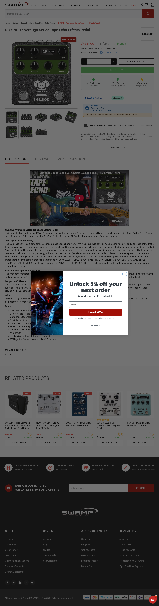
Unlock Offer (95, 312)
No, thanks (96, 325)
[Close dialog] (125, 274)
